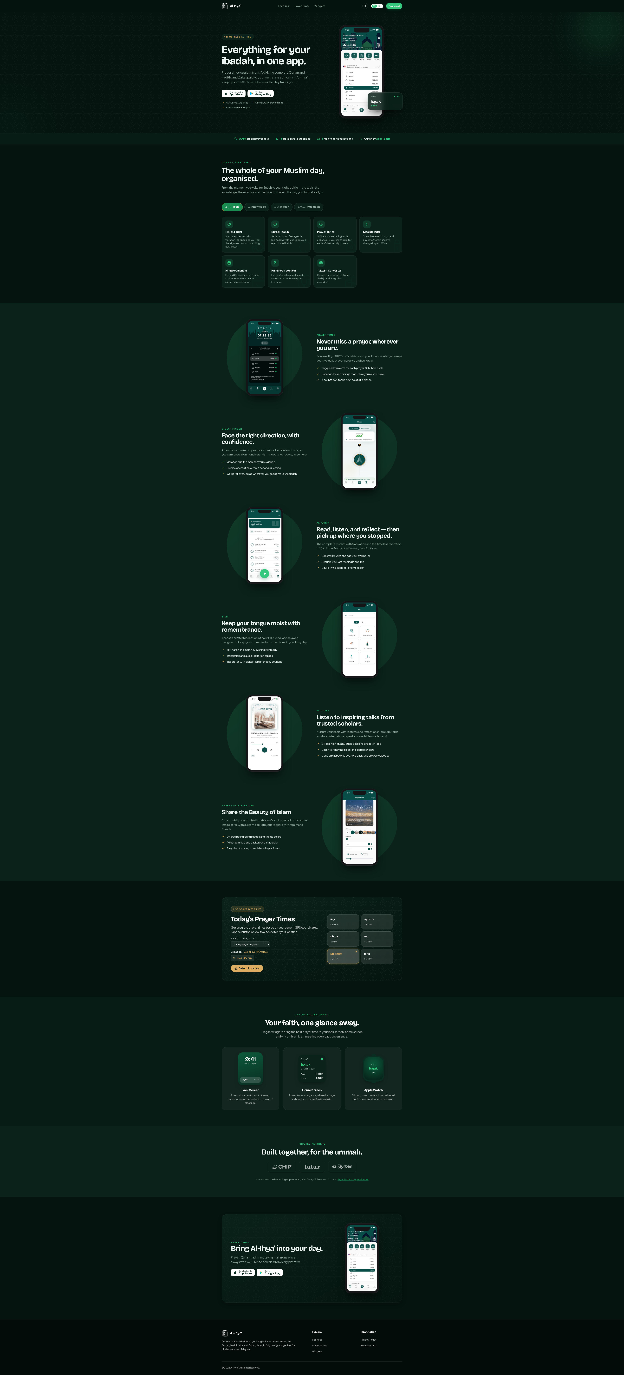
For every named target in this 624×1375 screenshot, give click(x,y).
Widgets (319, 5)
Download (394, 6)
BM (379, 6)
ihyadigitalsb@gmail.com (353, 1179)
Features (283, 5)
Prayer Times (302, 5)
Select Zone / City (242, 938)
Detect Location (249, 968)
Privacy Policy (369, 1339)
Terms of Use (368, 1345)
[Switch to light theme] (365, 6)
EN (374, 6)
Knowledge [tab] (257, 207)
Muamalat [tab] (309, 207)
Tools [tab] (232, 207)
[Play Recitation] (264, 573)
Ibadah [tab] (281, 207)
